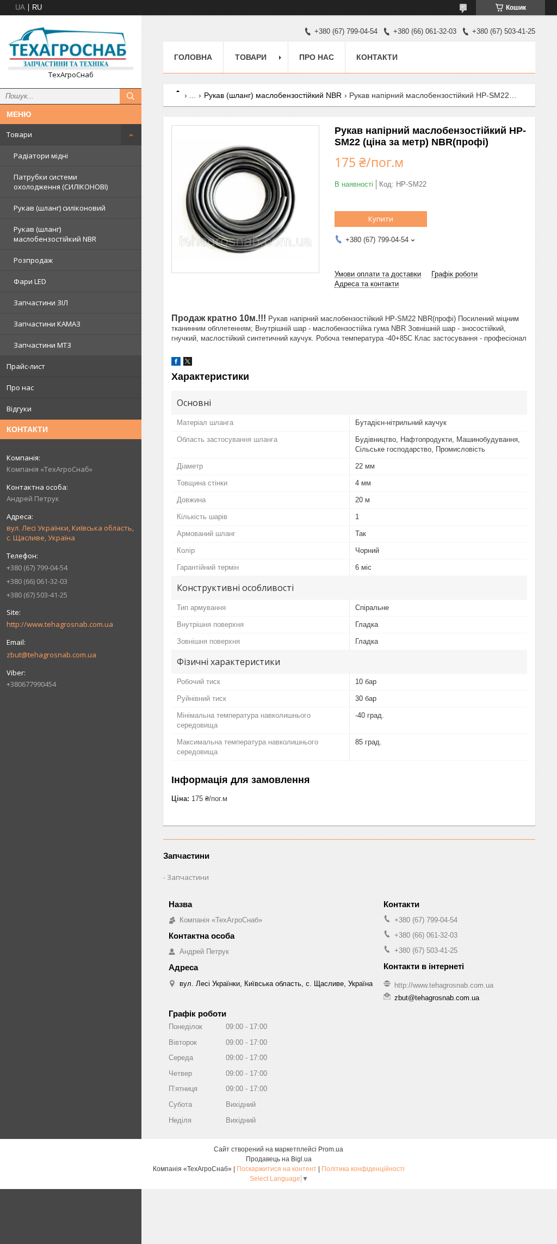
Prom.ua (330, 1149)
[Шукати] (130, 96)
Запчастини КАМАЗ (47, 324)
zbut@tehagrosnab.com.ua (51, 655)
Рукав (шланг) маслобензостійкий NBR (55, 234)
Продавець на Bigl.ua (279, 1159)
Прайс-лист (26, 366)
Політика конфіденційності (363, 1169)
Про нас (20, 387)
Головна (193, 57)
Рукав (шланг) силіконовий (60, 208)
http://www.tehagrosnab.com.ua (60, 624)
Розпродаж (33, 260)
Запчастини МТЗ (42, 345)
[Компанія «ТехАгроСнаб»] (70, 46)
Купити (380, 219)
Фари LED (30, 281)
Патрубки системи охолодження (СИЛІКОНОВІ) (61, 182)
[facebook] (176, 363)
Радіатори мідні (41, 156)
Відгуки (19, 409)
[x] (187, 363)
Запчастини (188, 877)
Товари (19, 134)
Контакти (377, 57)
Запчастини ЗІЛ (41, 302)
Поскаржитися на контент (277, 1169)
